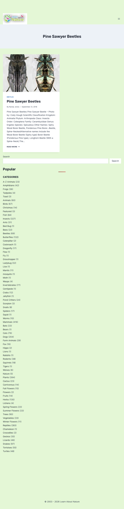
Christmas (8, 207)
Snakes (6, 444)
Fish (5, 215)
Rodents (7, 359)
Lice (5, 266)
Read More (13, 147)
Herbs (6, 399)
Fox (4, 344)
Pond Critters (9, 300)
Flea (5, 252)
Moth (5, 278)
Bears (5, 329)
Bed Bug (7, 226)
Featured (7, 211)
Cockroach (8, 244)
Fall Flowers (9, 388)
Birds (5, 204)
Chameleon (8, 429)
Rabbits (6, 355)
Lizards (6, 440)
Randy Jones (14, 107)
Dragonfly (7, 248)
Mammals (7, 322)
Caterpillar (8, 241)
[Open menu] (119, 19)
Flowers (7, 392)
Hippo (6, 348)
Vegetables (8, 418)
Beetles (10, 97)
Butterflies (8, 237)
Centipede (8, 289)
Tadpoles (7, 193)
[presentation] (31, 73)
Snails (6, 307)
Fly (4, 255)
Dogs (5, 337)
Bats (5, 326)
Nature (6, 374)
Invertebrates (9, 285)
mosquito (7, 274)
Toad (5, 196)
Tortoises (7, 447)
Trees (5, 414)
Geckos (6, 436)
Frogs (5, 189)
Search (6, 156)
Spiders (6, 311)
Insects (6, 219)
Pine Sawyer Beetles (24, 101)
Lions (5, 351)
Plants (6, 377)
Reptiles (7, 425)
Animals (7, 200)
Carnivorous (9, 385)
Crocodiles (8, 433)
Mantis (6, 270)
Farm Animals (9, 340)
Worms (6, 318)
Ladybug (7, 263)
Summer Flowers (11, 410)
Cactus (6, 381)
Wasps (6, 281)
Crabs (6, 292)
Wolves (6, 370)
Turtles (6, 451)
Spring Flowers (10, 407)
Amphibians (8, 185)
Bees (5, 230)
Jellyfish (7, 296)
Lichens (6, 403)
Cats (5, 333)
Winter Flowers (10, 421)
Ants (5, 222)
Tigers (6, 366)
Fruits (5, 396)
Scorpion (7, 303)
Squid (5, 314)
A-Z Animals (9, 182)
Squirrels (7, 362)
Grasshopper (9, 259)
